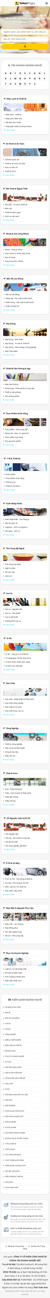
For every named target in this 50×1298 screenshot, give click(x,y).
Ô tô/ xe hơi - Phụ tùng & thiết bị (18, 879)
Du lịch (8, 1062)
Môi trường (10, 1105)
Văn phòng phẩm (12, 396)
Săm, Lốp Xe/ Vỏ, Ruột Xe (15, 886)
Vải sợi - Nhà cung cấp (14, 935)
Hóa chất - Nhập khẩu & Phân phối (19, 699)
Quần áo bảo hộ (12, 306)
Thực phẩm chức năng (15, 478)
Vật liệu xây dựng (12, 1171)
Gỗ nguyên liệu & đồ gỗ (18, 818)
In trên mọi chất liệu (14, 666)
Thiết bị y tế (10, 482)
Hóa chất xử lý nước (13, 707)
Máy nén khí (10, 756)
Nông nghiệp (10, 1122)
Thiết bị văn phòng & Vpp (18, 368)
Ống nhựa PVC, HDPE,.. (14, 261)
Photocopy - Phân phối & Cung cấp (19, 388)
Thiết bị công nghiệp (13, 744)
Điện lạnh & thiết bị (16, 98)
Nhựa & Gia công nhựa (17, 233)
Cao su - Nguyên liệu (13, 609)
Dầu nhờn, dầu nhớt (13, 890)
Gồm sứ (8, 576)
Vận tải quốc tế (11, 523)
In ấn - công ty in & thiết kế (17, 654)
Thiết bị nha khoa (13, 486)
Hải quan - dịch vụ (12, 531)
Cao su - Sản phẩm (13, 613)
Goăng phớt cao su (13, 621)
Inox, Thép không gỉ (13, 789)
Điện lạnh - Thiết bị (13, 114)
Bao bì (7, 1012)
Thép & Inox (11, 773)
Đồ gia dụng (10, 1051)
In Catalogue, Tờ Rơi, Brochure (18, 658)
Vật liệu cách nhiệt (13, 122)
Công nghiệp (12, 728)
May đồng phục (11, 928)
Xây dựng (11, 323)
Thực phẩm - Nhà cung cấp (16, 429)
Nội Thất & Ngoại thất (17, 188)
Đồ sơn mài (10, 572)
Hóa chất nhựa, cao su (14, 711)
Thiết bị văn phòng (13, 392)
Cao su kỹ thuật (11, 617)
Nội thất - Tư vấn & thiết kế (16, 204)
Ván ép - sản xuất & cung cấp (18, 838)
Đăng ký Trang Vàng (16, 1246)
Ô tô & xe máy (13, 863)
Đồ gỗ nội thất (12, 842)
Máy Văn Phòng (11, 384)
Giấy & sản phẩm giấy (13, 1073)
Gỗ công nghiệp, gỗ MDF (16, 846)
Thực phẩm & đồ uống (17, 413)
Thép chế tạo (10, 801)
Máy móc (8, 1100)
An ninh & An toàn (15, 143)
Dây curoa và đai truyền (15, 748)
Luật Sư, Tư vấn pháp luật (15, 969)
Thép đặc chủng (11, 797)
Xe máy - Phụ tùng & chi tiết (16, 883)
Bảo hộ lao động (15, 278)
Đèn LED (8, 208)
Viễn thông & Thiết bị (14, 1176)
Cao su (9, 593)
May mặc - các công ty (14, 924)
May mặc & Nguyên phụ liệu (20, 908)
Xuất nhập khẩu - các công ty (17, 519)
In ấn (9, 638)
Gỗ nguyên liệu (12, 834)
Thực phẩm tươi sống (14, 437)
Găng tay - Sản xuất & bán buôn (19, 298)
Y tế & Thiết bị (13, 458)
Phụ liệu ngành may (13, 932)
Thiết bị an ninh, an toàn (15, 163)
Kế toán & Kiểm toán (13, 973)
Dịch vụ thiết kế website (26, 1228)
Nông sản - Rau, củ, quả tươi (17, 433)
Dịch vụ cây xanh (12, 216)
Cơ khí (7, 1029)
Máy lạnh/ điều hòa (14, 118)
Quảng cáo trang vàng (27, 1216)
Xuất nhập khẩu (14, 503)
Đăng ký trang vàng (26, 1203)
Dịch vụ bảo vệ (11, 167)
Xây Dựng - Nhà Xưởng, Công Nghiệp (20, 347)
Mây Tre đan (10, 568)
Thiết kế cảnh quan (13, 212)
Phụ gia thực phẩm (13, 441)
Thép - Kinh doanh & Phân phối (18, 793)
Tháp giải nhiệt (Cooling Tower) (19, 126)
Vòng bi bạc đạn (11, 752)
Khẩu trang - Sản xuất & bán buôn (20, 302)
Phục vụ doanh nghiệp (17, 953)
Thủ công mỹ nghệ (15, 548)
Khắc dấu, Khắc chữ (13, 980)
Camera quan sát (12, 159)
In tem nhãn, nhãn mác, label (18, 662)
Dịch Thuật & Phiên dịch (15, 976)
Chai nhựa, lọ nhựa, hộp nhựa (17, 253)
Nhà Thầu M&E (11, 351)
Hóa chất (10, 683)
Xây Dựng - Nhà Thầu (14, 339)
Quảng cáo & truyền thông (16, 1138)
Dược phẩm (10, 474)
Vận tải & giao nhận (13, 1067)
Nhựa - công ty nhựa (13, 249)
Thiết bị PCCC (10, 171)
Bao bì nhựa (10, 257)
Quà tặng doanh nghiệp (15, 1133)
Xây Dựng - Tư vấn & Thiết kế (17, 343)
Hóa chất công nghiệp (14, 703)
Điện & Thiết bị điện (13, 1040)
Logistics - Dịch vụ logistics (16, 527)
